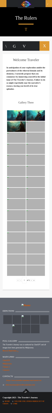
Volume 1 (6, 367)
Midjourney (7, 364)
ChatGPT (6, 360)
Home (7, 401)
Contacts (6, 370)
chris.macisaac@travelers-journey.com (20, 385)
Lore (15, 404)
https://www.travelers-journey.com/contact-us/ (24, 380)
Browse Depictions (10, 351)
